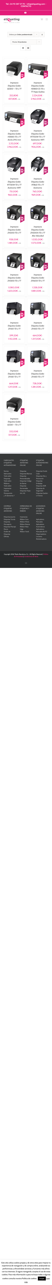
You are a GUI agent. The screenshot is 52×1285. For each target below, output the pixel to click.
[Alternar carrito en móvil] (42, 19)
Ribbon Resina (25, 524)
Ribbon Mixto (24, 522)
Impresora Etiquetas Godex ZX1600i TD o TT (38, 278)
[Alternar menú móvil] (47, 19)
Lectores (39, 536)
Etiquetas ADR (41, 486)
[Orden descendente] (42, 34)
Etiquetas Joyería (9, 517)
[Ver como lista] (28, 48)
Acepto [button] (41, 1278)
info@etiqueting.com (36, 4)
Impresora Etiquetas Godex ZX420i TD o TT (37, 326)
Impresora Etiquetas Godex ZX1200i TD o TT (14, 230)
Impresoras (23, 517)
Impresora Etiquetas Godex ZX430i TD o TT (37, 374)
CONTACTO (26, 6)
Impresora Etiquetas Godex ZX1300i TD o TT (14, 278)
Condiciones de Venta (31, 556)
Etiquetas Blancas (26, 474)
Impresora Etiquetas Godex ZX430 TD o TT (14, 374)
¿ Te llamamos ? (9, 496)
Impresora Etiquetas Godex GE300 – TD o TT (14, 86)
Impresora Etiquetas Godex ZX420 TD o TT (14, 326)
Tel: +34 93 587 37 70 (15, 4)
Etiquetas (23, 471)
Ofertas (6, 536)
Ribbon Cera (24, 519)
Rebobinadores (41, 539)
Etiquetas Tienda (9, 519)
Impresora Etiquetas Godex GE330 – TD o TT (14, 422)
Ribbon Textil (24, 531)
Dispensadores (41, 534)
